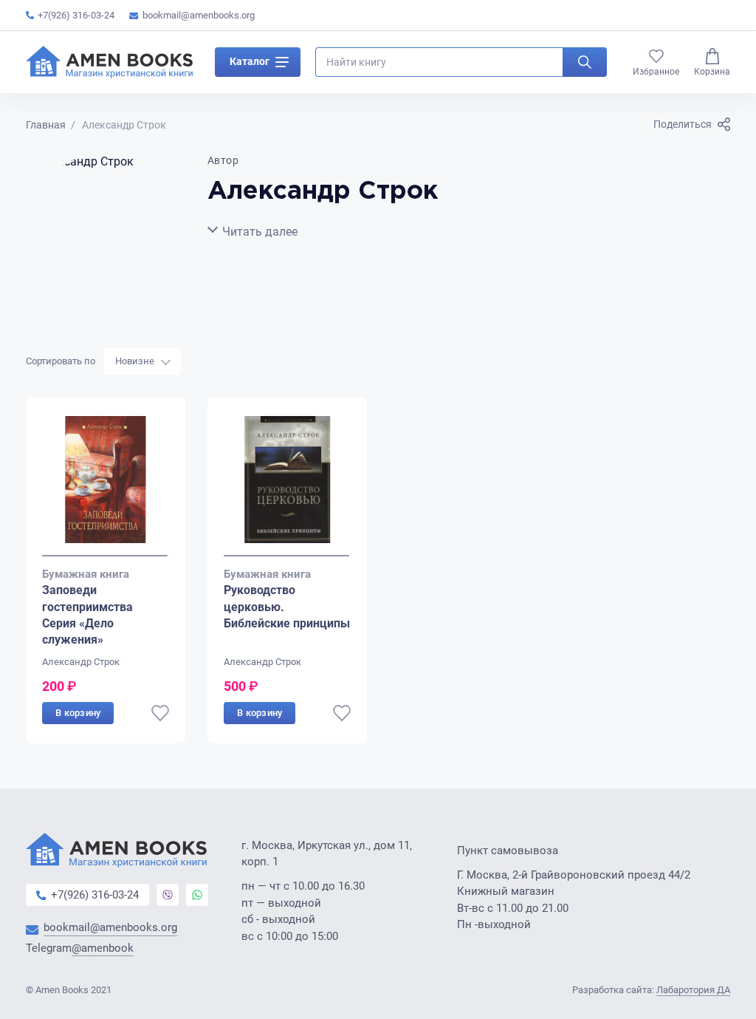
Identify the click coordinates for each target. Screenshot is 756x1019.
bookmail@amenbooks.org (198, 15)
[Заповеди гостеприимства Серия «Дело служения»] (105, 486)
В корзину (77, 712)
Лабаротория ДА (693, 989)
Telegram (80, 948)
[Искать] (585, 62)
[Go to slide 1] (105, 555)
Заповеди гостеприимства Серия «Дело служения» (87, 615)
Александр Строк (81, 661)
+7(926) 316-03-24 (76, 15)
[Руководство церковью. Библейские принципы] (287, 486)
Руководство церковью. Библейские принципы (287, 606)
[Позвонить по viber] (168, 895)
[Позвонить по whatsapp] (197, 895)
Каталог (249, 61)
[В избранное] (160, 713)
